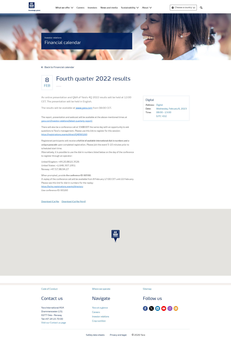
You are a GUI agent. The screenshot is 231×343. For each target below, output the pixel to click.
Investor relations (100, 317)
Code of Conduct (49, 289)
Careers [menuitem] (80, 7)
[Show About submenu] (150, 7)
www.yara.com (84, 108)
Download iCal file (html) (74, 202)
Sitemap (147, 289)
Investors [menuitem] (92, 7)
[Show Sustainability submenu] (137, 7)
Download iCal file (50, 202)
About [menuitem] (145, 7)
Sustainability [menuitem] (128, 7)
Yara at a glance (100, 308)
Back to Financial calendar (59, 67)
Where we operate (101, 289)
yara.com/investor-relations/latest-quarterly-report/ (66, 121)
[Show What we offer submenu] (72, 7)
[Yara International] (34, 6)
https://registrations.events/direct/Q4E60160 (64, 135)
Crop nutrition (99, 321)
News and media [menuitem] (109, 7)
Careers (96, 312)
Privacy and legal (118, 335)
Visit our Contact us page (53, 323)
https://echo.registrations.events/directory (62, 187)
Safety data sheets (95, 335)
